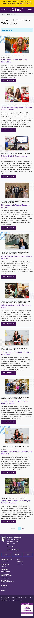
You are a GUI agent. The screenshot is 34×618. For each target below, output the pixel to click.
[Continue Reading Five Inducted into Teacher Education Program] (17, 190)
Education (18, 201)
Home (3, 14)
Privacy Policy (20, 564)
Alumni (25, 497)
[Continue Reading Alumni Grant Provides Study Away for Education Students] (17, 486)
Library (3, 566)
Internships (19, 447)
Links (5, 9)
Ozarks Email (5, 564)
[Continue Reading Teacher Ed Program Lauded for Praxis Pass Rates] (17, 337)
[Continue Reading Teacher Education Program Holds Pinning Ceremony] (17, 386)
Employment (5, 578)
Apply (17, 554)
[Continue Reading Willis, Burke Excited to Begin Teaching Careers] (17, 290)
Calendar (4, 588)
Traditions (11, 202)
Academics (25, 252)
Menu (29, 9)
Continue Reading (8, 80)
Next (23, 528)
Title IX (3, 590)
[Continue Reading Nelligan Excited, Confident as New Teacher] (17, 143)
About (19, 252)
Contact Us (10, 546)
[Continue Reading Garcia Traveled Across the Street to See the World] (17, 241)
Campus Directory (6, 559)
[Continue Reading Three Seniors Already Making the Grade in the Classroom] (17, 94)
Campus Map (5, 569)
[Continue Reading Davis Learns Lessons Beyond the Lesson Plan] (17, 45)
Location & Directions (13, 549)
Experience (4, 561)
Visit (6, 554)
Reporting (4, 585)
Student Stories (6, 57)
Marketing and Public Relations (6, 575)
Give (28, 554)
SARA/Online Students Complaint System (7, 582)
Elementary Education (22, 55)
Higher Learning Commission (13, 600)
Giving (24, 498)
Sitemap (19, 559)
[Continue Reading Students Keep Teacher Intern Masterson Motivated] (17, 435)
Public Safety (5, 571)
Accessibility (20, 561)
